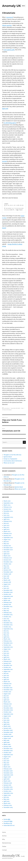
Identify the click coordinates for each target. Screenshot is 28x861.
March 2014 (7, 620)
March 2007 (7, 767)
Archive (4, 836)
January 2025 (7, 509)
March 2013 (7, 639)
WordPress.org (8, 823)
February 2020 (8, 558)
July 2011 (6, 673)
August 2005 (7, 795)
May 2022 (6, 527)
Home (4, 832)
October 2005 (7, 791)
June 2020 (6, 551)
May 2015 (6, 610)
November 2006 (8, 773)
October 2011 (7, 667)
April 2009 (7, 724)
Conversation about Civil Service (13, 461)
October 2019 (7, 564)
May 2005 (6, 799)
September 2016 (8, 596)
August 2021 (7, 539)
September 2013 (8, 629)
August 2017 (7, 584)
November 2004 (8, 807)
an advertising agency (10, 122)
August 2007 (7, 756)
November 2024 (8, 511)
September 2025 (8, 503)
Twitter (4, 846)
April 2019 (6, 568)
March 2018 (7, 580)
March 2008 (7, 744)
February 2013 (8, 641)
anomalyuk (7, 408)
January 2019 (7, 570)
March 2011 (7, 681)
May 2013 (6, 635)
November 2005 (8, 789)
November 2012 (8, 643)
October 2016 (7, 594)
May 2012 (6, 655)
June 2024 (6, 515)
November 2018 (8, 572)
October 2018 (7, 574)
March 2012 (7, 659)
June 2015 (6, 608)
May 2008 (6, 740)
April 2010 (6, 700)
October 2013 (7, 627)
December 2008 (8, 730)
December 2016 (8, 590)
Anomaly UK (11, 6)
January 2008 (7, 746)
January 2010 (7, 706)
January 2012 (7, 663)
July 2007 (6, 758)
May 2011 (6, 677)
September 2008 (8, 736)
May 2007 (6, 762)
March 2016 (7, 600)
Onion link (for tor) (9, 825)
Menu (23, 5)
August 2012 (7, 649)
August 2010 (7, 693)
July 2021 (6, 541)
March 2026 (7, 501)
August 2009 (7, 716)
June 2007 (6, 760)
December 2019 (8, 562)
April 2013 (6, 637)
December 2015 (8, 606)
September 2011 (8, 669)
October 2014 (7, 616)
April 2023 (6, 519)
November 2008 (8, 732)
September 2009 (8, 714)
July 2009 (6, 718)
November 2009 (8, 710)
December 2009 (8, 708)
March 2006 (7, 781)
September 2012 (8, 647)
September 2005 (8, 793)
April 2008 (5, 108)
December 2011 (8, 665)
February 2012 (8, 661)
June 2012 (6, 653)
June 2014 (6, 618)
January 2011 (7, 685)
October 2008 (7, 734)
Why (3, 839)
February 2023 (8, 521)
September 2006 (8, 775)
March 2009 (7, 726)
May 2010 (6, 698)
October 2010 (7, 691)
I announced (9, 17)
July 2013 (6, 631)
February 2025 (8, 507)
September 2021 (8, 537)
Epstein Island (8, 456)
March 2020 (7, 555)
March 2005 (7, 803)
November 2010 (8, 689)
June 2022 (6, 525)
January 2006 (7, 785)
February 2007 (8, 769)
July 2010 (6, 695)
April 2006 (7, 779)
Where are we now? (9, 463)
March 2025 (7, 505)
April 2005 (6, 801)
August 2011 (7, 671)
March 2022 (7, 531)
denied (4, 228)
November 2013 (8, 624)
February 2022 (8, 533)
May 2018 (6, 578)
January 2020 (7, 560)
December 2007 (8, 748)
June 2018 (6, 576)
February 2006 (8, 783)
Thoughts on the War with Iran (12, 454)
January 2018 (7, 582)
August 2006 (7, 777)
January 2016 (7, 604)
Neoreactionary (6, 843)
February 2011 (7, 683)
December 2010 (8, 687)
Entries (7, 819)
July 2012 (6, 651)
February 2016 (8, 602)
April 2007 (6, 764)
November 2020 (8, 549)
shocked (4, 161)
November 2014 (8, 614)
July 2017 (6, 586)
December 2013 (8, 622)
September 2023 (8, 517)
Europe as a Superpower (10, 459)
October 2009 (7, 712)
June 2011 (6, 675)
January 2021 (7, 545)
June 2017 (6, 588)
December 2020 (8, 547)
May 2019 (6, 566)
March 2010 (7, 702)
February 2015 (8, 612)
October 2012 (7, 645)
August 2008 (7, 738)
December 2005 (8, 787)
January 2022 (7, 535)
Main (22, 408)
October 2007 (7, 752)
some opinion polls (9, 49)
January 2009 (7, 728)
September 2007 (8, 754)
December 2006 (8, 771)
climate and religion (7, 409)
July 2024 (6, 513)
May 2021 (6, 543)
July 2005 (6, 797)
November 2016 (8, 592)
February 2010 (8, 704)
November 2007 (8, 750)
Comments (8, 821)
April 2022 (6, 529)
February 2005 (8, 805)
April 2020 (6, 553)
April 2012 (6, 657)
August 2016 (7, 598)
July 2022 (6, 523)
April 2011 (6, 679)
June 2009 (6, 720)
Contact (4, 850)
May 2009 (6, 722)
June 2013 (6, 633)
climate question (7, 25)
